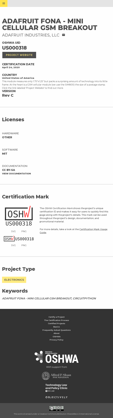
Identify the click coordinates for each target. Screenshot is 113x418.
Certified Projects (56, 323)
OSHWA (56, 336)
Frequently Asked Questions (56, 330)
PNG (24, 231)
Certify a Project (56, 317)
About (56, 333)
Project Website (19, 55)
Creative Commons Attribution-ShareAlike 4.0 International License (69, 414)
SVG (13, 231)
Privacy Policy (56, 340)
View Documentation (16, 173)
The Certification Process (56, 320)
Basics (56, 327)
